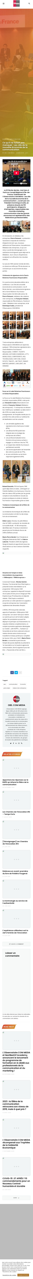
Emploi (12, 139)
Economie (6, 139)
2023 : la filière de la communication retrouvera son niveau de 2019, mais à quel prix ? (15, 1105)
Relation (17, 139)
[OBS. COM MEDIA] (16, 699)
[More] (20, 672)
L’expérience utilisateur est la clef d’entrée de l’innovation (15, 931)
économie (23, 684)
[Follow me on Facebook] (13, 743)
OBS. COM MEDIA (9, 153)
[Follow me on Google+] (16, 743)
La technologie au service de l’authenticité (15, 902)
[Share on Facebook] (12, 672)
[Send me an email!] (19, 743)
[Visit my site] (22, 743)
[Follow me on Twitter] (11, 743)
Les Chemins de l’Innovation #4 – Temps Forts (16, 813)
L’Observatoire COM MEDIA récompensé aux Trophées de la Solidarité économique (16, 1143)
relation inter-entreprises (19, 688)
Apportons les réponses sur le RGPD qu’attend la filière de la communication (15, 782)
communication (13, 684)
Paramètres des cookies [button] (9, 1275)
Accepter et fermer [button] (23, 1275)
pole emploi (7, 688)
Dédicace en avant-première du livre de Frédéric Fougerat (15, 872)
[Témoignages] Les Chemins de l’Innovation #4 (15, 842)
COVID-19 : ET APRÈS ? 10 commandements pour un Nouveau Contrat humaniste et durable (16, 1182)
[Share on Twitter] (16, 672)
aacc (5, 684)
